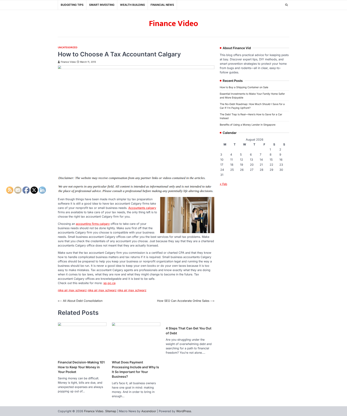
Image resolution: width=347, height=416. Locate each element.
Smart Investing (101, 5)
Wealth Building (132, 5)
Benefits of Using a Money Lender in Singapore (247, 124)
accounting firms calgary (93, 224)
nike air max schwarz (72, 290)
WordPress (183, 411)
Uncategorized (67, 47)
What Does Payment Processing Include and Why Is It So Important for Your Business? (135, 369)
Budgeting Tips (72, 5)
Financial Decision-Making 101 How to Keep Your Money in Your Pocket (81, 367)
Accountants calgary (142, 208)
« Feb (223, 184)
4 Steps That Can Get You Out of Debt (188, 330)
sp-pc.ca (109, 283)
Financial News (162, 5)
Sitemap (110, 411)
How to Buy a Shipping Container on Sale (244, 87)
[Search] (286, 5)
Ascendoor (148, 411)
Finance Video (173, 23)
